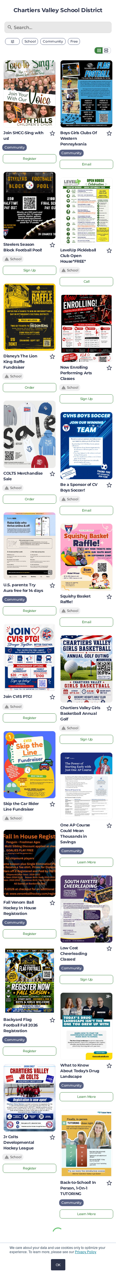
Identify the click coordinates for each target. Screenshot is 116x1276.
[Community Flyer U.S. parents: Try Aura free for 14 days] (29, 546)
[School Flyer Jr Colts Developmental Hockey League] (29, 1098)
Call (87, 281)
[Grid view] (98, 50)
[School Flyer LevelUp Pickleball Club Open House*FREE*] (86, 211)
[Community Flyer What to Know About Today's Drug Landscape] (86, 1026)
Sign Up (29, 270)
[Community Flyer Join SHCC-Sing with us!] (29, 94)
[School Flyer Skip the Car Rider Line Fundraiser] (29, 765)
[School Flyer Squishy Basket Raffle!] (86, 557)
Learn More (86, 862)
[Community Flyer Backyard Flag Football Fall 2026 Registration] (29, 980)
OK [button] (58, 1264)
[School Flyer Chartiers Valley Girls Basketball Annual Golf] (86, 669)
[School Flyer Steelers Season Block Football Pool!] (29, 205)
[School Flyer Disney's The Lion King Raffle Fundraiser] (29, 317)
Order (29, 387)
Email (86, 164)
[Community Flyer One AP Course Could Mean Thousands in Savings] (86, 786)
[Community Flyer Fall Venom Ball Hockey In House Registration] (29, 863)
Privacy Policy (85, 1251)
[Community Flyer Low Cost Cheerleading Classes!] (86, 909)
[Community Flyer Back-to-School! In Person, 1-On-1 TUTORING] (86, 1143)
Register (29, 158)
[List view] (106, 50)
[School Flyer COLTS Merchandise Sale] (29, 434)
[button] (12, 41)
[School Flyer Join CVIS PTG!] (29, 657)
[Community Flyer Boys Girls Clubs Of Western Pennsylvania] (86, 94)
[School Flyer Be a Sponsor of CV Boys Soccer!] (86, 445)
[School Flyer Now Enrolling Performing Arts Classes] (86, 328)
